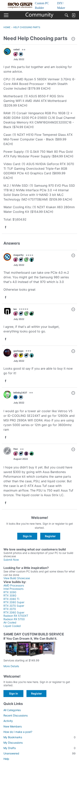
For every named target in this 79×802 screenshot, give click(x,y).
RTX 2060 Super (13, 612)
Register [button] (50, 536)
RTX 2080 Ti (11, 599)
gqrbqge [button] (18, 350)
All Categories (12, 710)
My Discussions (13, 742)
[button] (73, 39)
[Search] (66, 15)
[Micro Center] (39, 15)
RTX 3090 (9, 592)
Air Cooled (9, 622)
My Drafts (39, 748)
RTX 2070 (9, 609)
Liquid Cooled (12, 626)
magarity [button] (18, 254)
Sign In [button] (27, 536)
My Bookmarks (39, 737)
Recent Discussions (15, 715)
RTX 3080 (9, 595)
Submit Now (11, 559)
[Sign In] (73, 15)
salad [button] (16, 49)
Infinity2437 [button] (20, 392)
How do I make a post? (17, 731)
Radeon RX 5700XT (15, 615)
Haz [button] (15, 448)
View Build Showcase (16, 578)
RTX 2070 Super (13, 605)
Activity (8, 720)
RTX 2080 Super (13, 602)
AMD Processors (13, 585)
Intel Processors (13, 588)
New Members (12, 726)
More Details (11, 666)
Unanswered (39, 753)
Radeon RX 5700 (14, 619)
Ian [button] (15, 309)
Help (6, 758)
